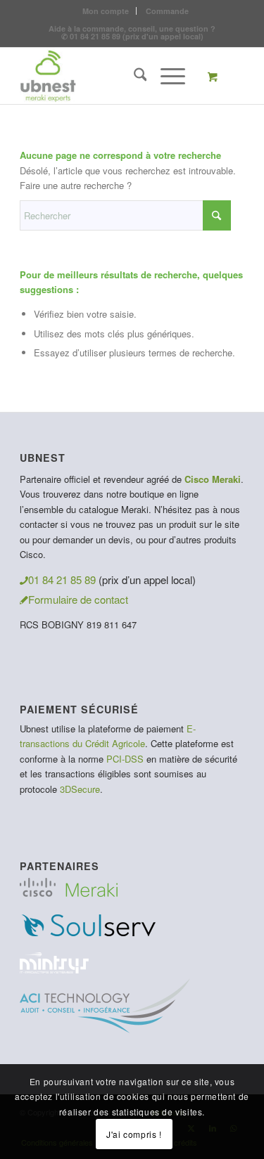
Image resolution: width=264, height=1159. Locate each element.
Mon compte (105, 11)
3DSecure (80, 789)
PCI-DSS (125, 758)
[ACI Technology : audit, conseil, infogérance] (105, 1028)
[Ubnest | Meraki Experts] (109, 76)
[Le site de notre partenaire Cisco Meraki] (69, 892)
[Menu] (165, 76)
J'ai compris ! (133, 1134)
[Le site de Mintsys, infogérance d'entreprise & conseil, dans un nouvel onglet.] (54, 968)
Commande (167, 11)
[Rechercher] (133, 76)
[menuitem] (106, 11)
